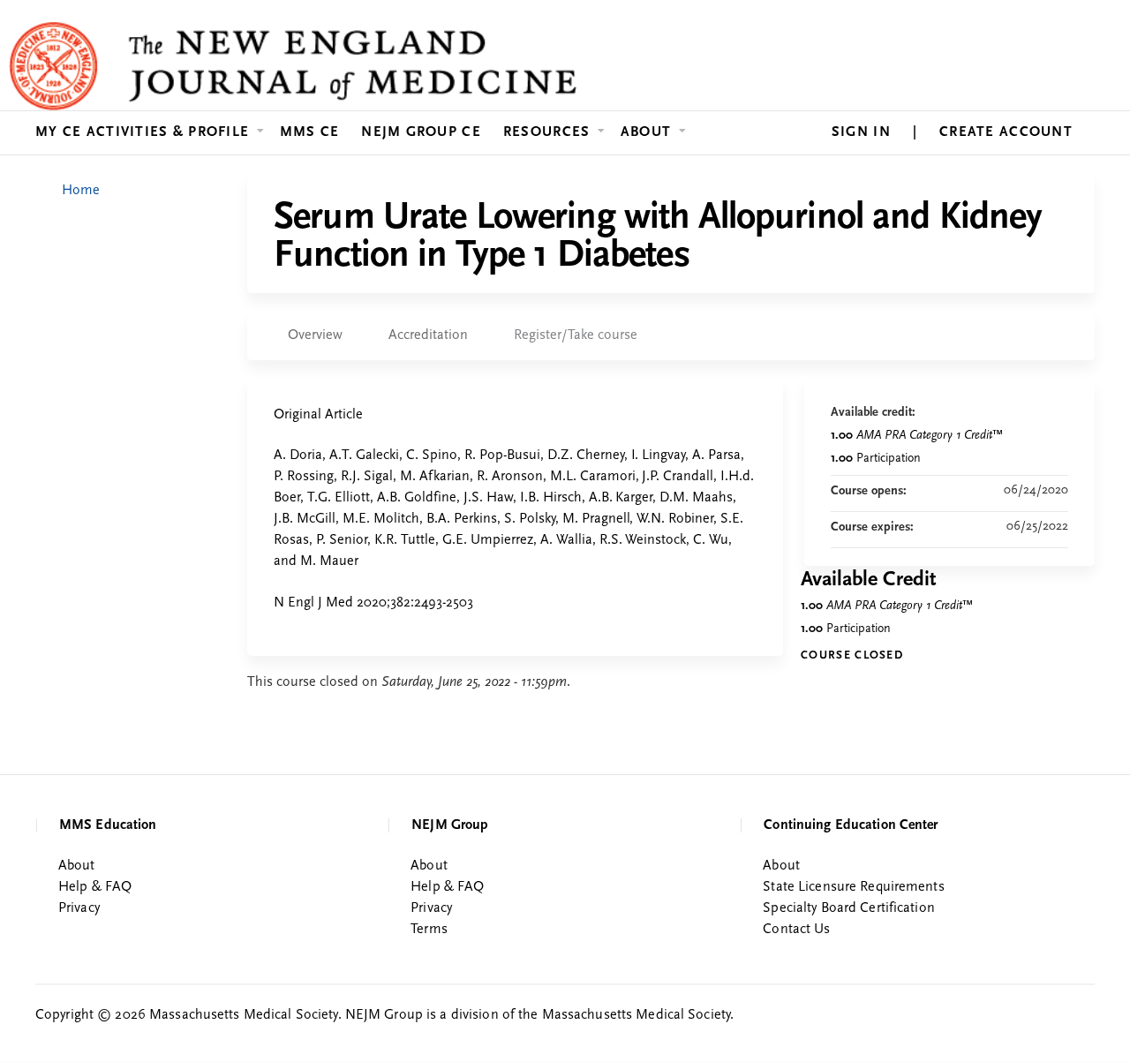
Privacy (79, 908)
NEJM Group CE (421, 132)
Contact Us (796, 930)
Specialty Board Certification (848, 908)
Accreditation (428, 335)
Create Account (1006, 132)
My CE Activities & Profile (142, 132)
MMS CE (310, 132)
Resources (547, 132)
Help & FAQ (95, 887)
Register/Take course (575, 335)
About (646, 132)
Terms (429, 930)
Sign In (861, 132)
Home (81, 191)
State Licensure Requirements (853, 887)
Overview (315, 335)
